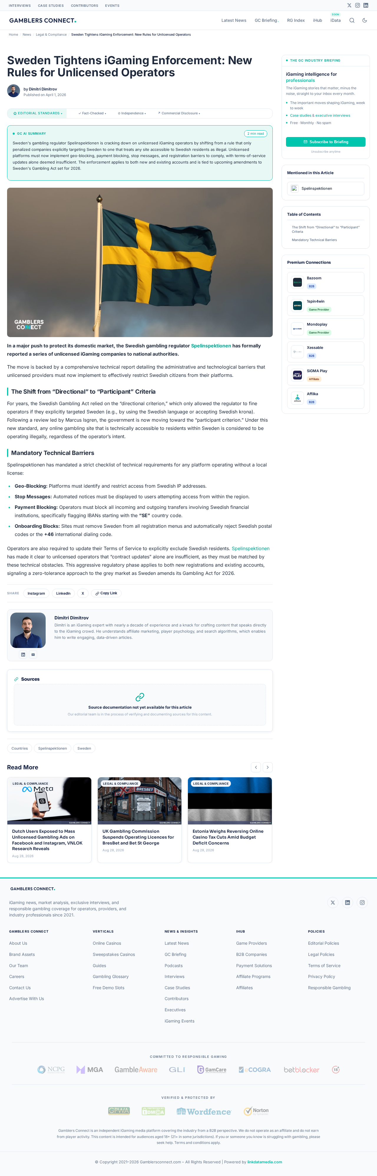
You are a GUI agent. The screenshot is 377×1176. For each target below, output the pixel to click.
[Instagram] (357, 5)
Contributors (84, 6)
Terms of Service (324, 965)
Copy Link (108, 593)
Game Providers (251, 943)
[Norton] (256, 1111)
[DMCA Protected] (153, 1111)
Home (13, 34)
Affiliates (244, 987)
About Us (18, 943)
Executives (175, 1009)
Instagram (36, 593)
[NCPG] (51, 1070)
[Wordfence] (204, 1111)
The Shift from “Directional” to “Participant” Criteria (326, 229)
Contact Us (20, 987)
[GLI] (177, 1069)
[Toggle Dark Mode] (365, 20)
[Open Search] (352, 20)
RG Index (296, 20)
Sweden (84, 748)
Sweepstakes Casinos (114, 954)
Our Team (18, 965)
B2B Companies (251, 954)
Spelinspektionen (211, 346)
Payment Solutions (254, 965)
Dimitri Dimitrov (43, 89)
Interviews (20, 6)
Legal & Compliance (51, 34)
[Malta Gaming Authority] (90, 1070)
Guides (99, 965)
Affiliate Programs (253, 976)
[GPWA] (119, 1111)
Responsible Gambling (329, 987)
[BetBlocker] (301, 1069)
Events (112, 6)
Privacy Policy (321, 976)
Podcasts (174, 965)
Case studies (300, 115)
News (27, 34)
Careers (16, 976)
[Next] (268, 767)
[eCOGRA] (255, 1069)
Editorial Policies (323, 943)
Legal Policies (321, 954)
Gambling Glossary (111, 976)
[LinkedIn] (365, 5)
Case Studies (51, 6)
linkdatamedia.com (264, 1161)
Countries (19, 748)
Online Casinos (107, 943)
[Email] (33, 654)
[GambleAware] (136, 1069)
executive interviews (332, 115)
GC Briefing (266, 20)
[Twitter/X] (349, 5)
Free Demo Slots (108, 987)
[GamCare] (211, 1070)
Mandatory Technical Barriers (314, 240)
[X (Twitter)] (332, 902)
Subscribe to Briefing (329, 142)
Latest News (234, 20)
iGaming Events (179, 1020)
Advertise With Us (26, 998)
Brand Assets (22, 954)
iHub (317, 20)
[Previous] (256, 767)
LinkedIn (63, 593)
